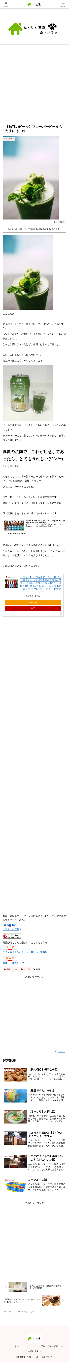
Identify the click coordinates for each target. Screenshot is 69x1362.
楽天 (33, 608)
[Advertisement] (34, 86)
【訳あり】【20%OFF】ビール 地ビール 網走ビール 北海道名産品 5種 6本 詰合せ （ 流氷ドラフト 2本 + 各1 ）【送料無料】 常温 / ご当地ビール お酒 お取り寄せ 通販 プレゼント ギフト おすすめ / (40, 584)
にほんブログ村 (11, 929)
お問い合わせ (34, 1351)
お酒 (38, 969)
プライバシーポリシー (51, 1346)
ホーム (17, 1346)
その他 (27, 969)
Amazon (33, 602)
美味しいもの (12, 969)
